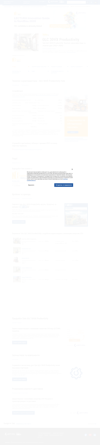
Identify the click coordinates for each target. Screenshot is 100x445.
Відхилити (31, 185)
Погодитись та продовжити (64, 185)
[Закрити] (72, 169)
